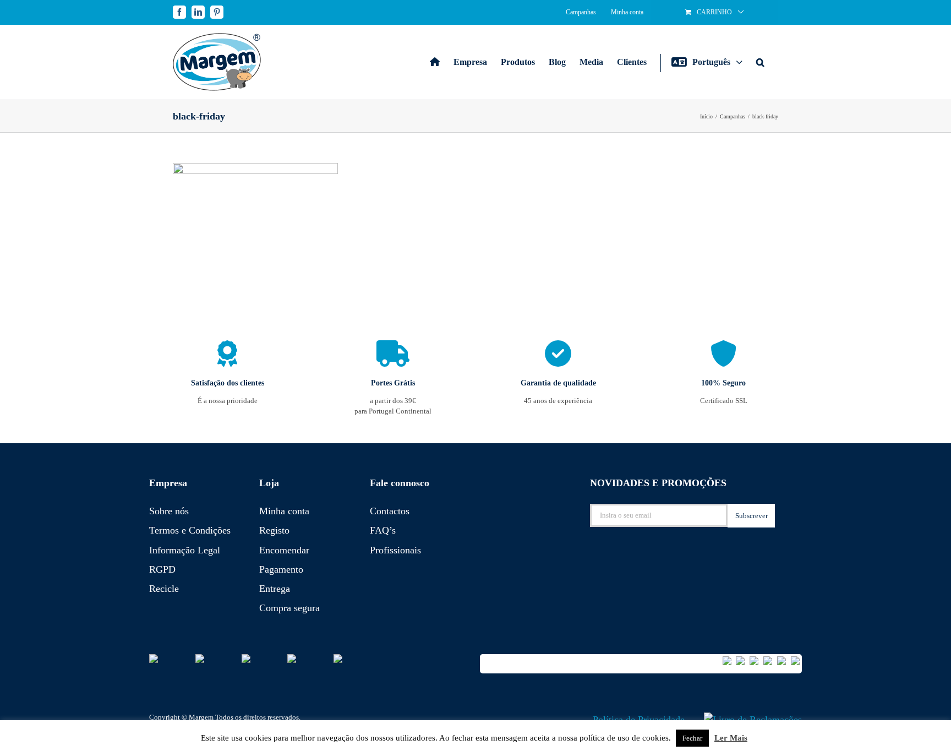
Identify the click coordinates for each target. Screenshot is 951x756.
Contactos (389, 510)
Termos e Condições (190, 530)
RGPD (162, 569)
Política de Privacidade (639, 719)
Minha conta (284, 510)
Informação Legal (184, 550)
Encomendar (284, 550)
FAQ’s (383, 530)
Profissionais (395, 550)
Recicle (164, 588)
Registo (274, 530)
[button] (760, 62)
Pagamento (281, 569)
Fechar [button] (692, 738)
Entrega (274, 588)
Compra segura (289, 607)
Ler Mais (730, 737)
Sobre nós (169, 510)
